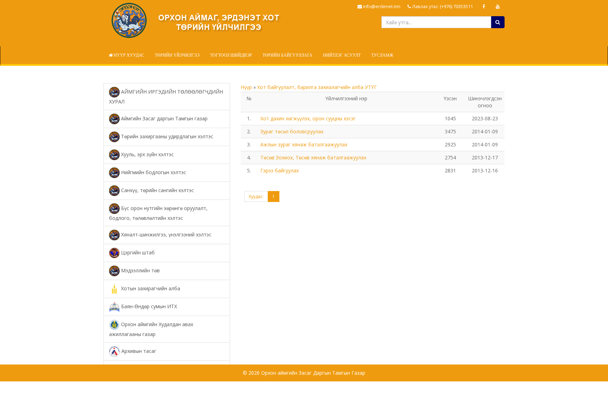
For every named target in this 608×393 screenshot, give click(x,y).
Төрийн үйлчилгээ (177, 55)
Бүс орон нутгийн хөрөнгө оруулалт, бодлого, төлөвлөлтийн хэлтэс (158, 212)
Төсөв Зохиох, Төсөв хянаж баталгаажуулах (313, 157)
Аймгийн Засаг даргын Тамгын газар (164, 118)
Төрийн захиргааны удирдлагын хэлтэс (166, 136)
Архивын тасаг (138, 350)
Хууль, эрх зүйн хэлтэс (147, 154)
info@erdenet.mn (381, 6)
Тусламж (382, 55)
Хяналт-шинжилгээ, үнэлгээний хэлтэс (165, 234)
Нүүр (247, 87)
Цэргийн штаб (137, 252)
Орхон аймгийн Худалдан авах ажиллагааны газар (151, 329)
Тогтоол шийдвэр (231, 55)
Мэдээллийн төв (140, 270)
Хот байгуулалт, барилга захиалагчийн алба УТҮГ (317, 87)
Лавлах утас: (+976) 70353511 (442, 6)
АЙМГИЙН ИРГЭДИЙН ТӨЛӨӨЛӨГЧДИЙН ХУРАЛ (166, 96)
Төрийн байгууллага (287, 55)
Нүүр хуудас (128, 55)
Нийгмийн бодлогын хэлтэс (153, 172)
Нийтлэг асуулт (342, 55)
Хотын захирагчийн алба (150, 288)
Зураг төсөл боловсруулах (291, 131)
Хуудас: (256, 196)
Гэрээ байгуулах (279, 170)
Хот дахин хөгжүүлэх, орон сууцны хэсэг (308, 118)
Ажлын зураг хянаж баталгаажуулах (303, 144)
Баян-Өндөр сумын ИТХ (148, 306)
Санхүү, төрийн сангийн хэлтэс (157, 189)
